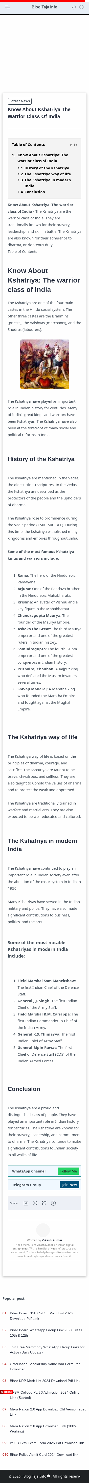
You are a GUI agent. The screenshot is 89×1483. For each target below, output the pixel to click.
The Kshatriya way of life (47, 173)
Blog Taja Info (44, 7)
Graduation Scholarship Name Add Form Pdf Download (45, 1366)
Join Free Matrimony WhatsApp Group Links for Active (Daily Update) (47, 1349)
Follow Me (68, 1171)
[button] (73, 7)
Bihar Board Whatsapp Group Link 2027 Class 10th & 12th (46, 1332)
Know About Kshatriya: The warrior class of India (43, 157)
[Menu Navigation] (7, 7)
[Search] (81, 7)
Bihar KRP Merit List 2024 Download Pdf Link (45, 1381)
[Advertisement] (44, 54)
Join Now (69, 1184)
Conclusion (34, 191)
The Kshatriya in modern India (47, 182)
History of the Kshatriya (46, 167)
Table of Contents (28, 144)
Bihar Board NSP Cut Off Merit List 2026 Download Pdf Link (41, 1316)
